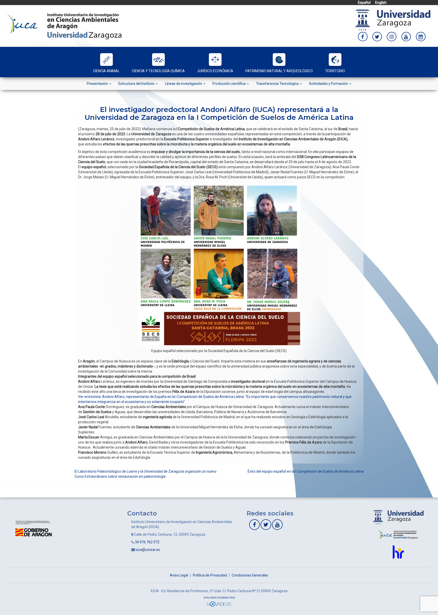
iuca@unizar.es (148, 550)
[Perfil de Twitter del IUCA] (377, 37)
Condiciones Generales (250, 575)
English (381, 3)
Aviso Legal (179, 575)
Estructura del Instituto (136, 84)
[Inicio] (64, 26)
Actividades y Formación (329, 84)
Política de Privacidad (210, 575)
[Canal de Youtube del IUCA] (277, 524)
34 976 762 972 (147, 542)
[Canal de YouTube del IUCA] (406, 37)
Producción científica (229, 84)
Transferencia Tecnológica (277, 84)
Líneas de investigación (184, 84)
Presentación (98, 84)
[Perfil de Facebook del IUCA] (363, 37)
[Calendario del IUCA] (421, 37)
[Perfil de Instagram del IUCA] (391, 37)
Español (364, 3)
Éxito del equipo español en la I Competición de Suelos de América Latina (305, 471)
